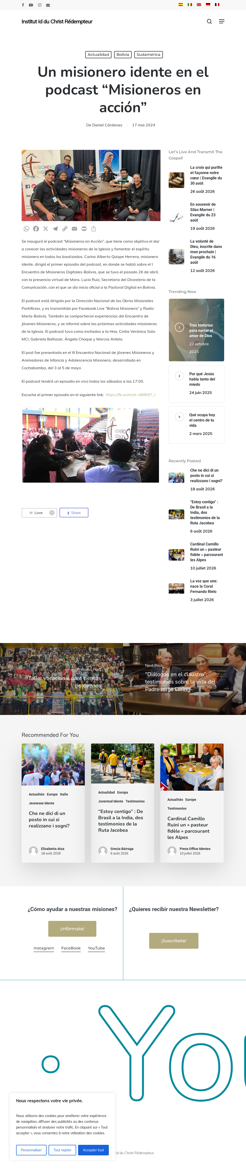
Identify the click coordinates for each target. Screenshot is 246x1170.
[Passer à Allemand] (208, 5)
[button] (221, 21)
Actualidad (98, 54)
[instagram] (39, 5)
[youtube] (31, 5)
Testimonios (135, 801)
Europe (52, 794)
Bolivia (123, 54)
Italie (64, 794)
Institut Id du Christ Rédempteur (57, 21)
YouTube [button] (96, 948)
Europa (122, 792)
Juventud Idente (110, 801)
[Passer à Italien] (190, 5)
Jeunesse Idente (41, 803)
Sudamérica (148, 54)
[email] (48, 5)
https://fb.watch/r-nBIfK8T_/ (130, 394)
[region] (62, 1126)
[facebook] (23, 5)
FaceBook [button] (71, 948)
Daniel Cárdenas (107, 125)
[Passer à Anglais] (199, 5)
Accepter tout (93, 1150)
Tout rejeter (62, 1150)
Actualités (36, 794)
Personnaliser (31, 1150)
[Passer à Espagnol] (180, 5)
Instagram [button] (44, 948)
